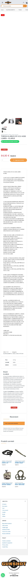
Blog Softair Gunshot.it (7, 523)
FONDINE (10, 482)
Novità (3, 514)
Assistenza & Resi (6, 529)
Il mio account (5, 510)
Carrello (3, 512)
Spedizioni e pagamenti (7, 542)
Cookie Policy (5, 546)
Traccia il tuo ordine (6, 531)
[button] (3, 575)
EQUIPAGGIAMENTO (10, 9)
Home (2, 9)
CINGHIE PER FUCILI (18, 460)
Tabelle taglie (5, 527)
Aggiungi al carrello (19, 160)
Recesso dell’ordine (6, 533)
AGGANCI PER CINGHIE (19, 482)
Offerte (3, 516)
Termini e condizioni (6, 540)
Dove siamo (4, 506)
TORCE (20, 9)
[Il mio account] (23, 2)
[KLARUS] (4, 149)
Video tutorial (5, 525)
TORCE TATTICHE (15, 134)
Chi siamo (4, 504)
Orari (3, 508)
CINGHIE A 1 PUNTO (5, 460)
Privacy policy (5, 544)
